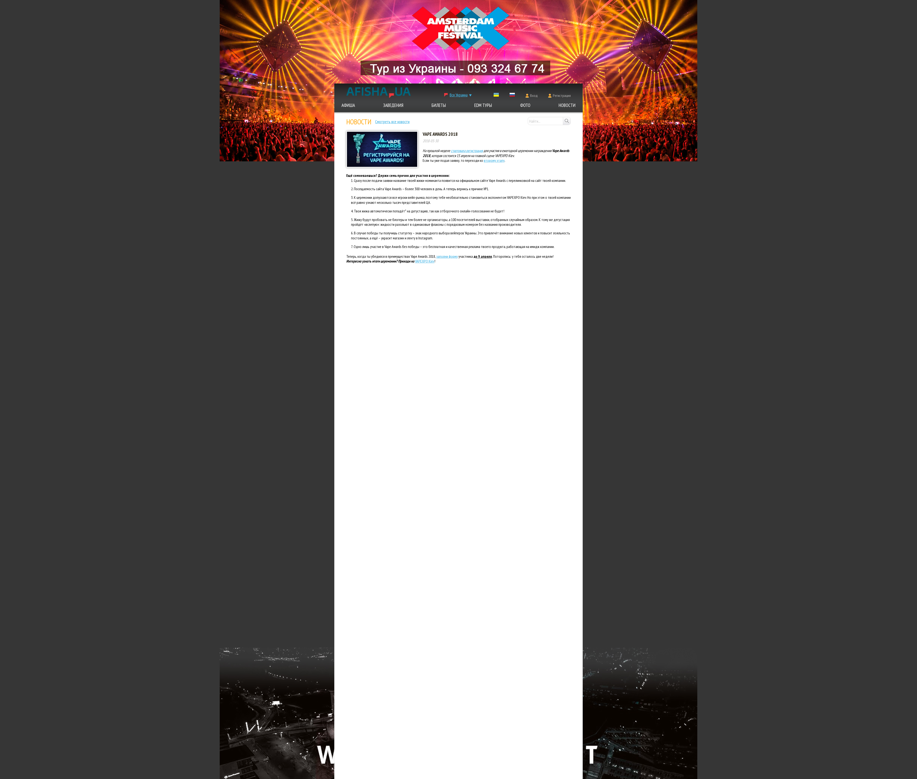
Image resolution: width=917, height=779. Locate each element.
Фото (525, 105)
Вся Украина (459, 95)
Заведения (393, 105)
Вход (534, 95)
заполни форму (447, 256)
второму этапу (494, 160)
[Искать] (566, 121)
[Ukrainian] (496, 96)
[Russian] (512, 96)
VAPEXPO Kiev (424, 261)
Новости (567, 105)
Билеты (439, 105)
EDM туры (483, 105)
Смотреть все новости (392, 121)
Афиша (348, 105)
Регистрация (562, 95)
